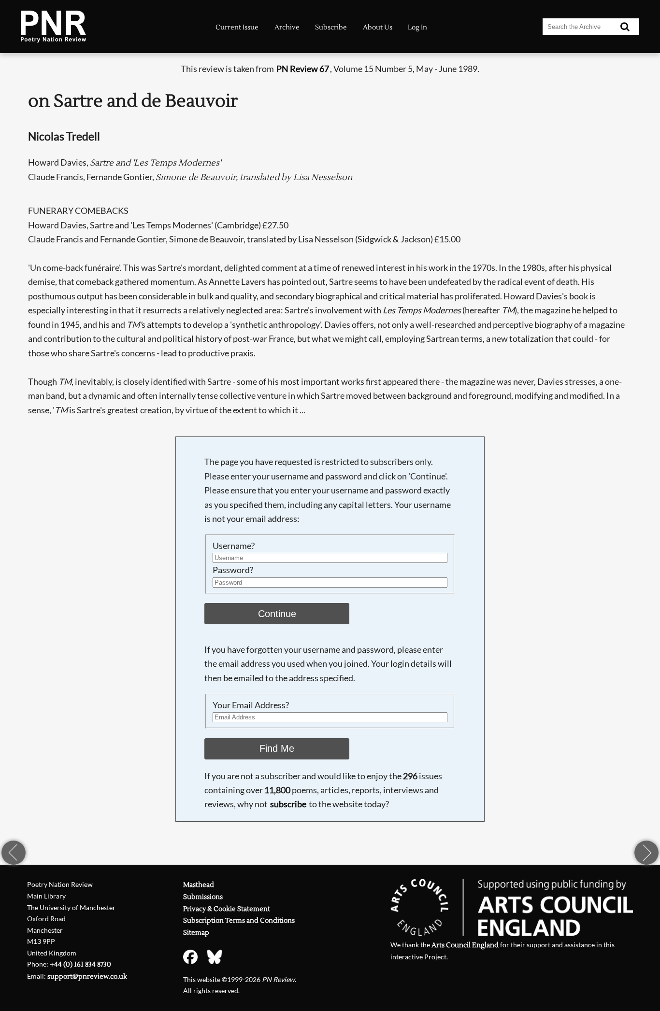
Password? (233, 569)
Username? (234, 545)
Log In (417, 27)
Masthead (198, 884)
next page (646, 853)
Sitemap (196, 932)
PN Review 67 (302, 68)
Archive (287, 27)
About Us (377, 27)
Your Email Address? (251, 705)
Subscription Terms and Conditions (239, 920)
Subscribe (331, 27)
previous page (13, 853)
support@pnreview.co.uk (87, 976)
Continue (277, 613)
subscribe (288, 804)
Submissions (203, 896)
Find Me (276, 748)
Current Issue (236, 27)
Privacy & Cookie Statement (226, 908)
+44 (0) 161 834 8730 (80, 964)
